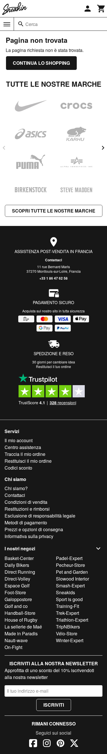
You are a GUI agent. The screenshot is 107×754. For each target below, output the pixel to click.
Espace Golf (17, 585)
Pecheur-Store (70, 565)
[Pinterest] (60, 744)
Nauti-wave (16, 640)
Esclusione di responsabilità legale (40, 515)
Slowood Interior (72, 578)
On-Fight (13, 647)
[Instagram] (46, 744)
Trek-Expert (67, 613)
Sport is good (69, 599)
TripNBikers (68, 626)
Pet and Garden (72, 572)
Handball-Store (20, 613)
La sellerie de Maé (23, 626)
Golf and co (16, 606)
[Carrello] (101, 8)
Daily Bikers (17, 565)
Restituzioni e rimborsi (27, 509)
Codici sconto (18, 467)
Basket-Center (19, 558)
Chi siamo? (16, 488)
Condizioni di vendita (26, 502)
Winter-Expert (69, 640)
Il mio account (19, 440)
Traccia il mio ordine (25, 454)
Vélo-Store (66, 633)
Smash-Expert (70, 585)
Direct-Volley (17, 578)
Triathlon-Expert (72, 619)
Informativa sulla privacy (29, 536)
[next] (103, 148)
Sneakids (65, 592)
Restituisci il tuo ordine (53, 366)
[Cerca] (20, 24)
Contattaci (53, 260)
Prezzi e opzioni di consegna (34, 529)
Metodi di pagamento (26, 522)
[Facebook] (33, 744)
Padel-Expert (69, 558)
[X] (74, 744)
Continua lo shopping (41, 63)
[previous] (4, 148)
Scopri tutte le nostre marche (53, 210)
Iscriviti (53, 705)
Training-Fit (67, 606)
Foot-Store (15, 592)
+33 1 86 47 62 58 (53, 278)
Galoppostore (18, 599)
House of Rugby (21, 619)
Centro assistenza (23, 447)
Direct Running (20, 572)
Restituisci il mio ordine (28, 461)
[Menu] (7, 24)
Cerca (31, 24)
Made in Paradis (21, 633)
